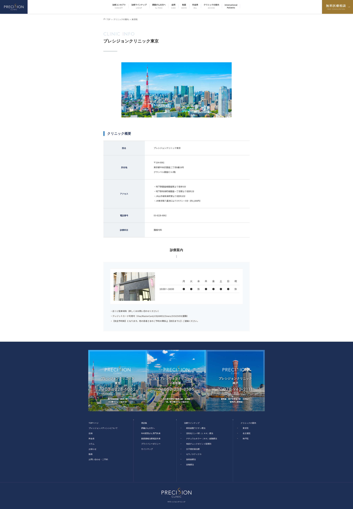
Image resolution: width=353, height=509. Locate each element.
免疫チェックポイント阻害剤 (198, 444)
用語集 (144, 423)
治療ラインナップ (139, 6)
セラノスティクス (194, 454)
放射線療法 (191, 459)
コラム (91, 444)
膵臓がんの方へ (159, 6)
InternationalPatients (231, 6)
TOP (108, 19)
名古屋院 (246, 433)
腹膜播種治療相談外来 (151, 438)
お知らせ (92, 449)
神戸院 (245, 438)
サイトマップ (147, 449)
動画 (184, 6)
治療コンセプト (119, 6)
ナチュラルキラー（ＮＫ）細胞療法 (201, 438)
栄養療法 (190, 465)
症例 (173, 6)
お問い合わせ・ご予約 (98, 459)
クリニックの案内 (211, 6)
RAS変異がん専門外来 (151, 433)
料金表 (195, 6)
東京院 (245, 428)
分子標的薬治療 (193, 449)
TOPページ (93, 423)
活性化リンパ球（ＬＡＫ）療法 (199, 433)
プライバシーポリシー (151, 444)
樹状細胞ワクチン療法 (195, 428)
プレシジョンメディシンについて (103, 428)
